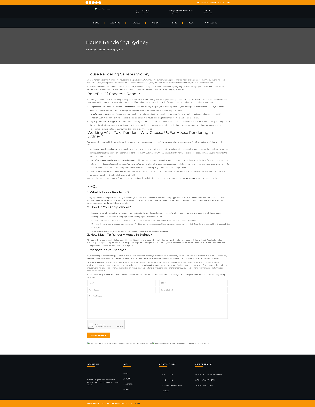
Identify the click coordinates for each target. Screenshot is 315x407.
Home (96, 23)
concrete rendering (190, 178)
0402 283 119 (167, 374)
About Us (115, 23)
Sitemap (137, 403)
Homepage (91, 49)
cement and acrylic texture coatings (151, 265)
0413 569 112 (167, 380)
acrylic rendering (138, 153)
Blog (191, 23)
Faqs (174, 23)
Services (136, 23)
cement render (129, 107)
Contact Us (211, 23)
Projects (156, 23)
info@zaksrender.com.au (172, 385)
